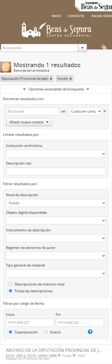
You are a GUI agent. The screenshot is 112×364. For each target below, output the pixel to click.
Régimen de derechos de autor (30, 247)
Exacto (55, 332)
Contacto (76, 15)
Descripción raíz (18, 163)
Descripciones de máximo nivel (39, 284)
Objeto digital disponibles (26, 212)
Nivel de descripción (22, 194)
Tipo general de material (25, 265)
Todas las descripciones (33, 290)
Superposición (26, 332)
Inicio (56, 15)
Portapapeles (104, 48)
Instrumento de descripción (28, 230)
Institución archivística (24, 145)
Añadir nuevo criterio (26, 122)
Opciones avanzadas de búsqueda (56, 89)
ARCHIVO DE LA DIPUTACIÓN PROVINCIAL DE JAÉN (56, 350)
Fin (58, 314)
